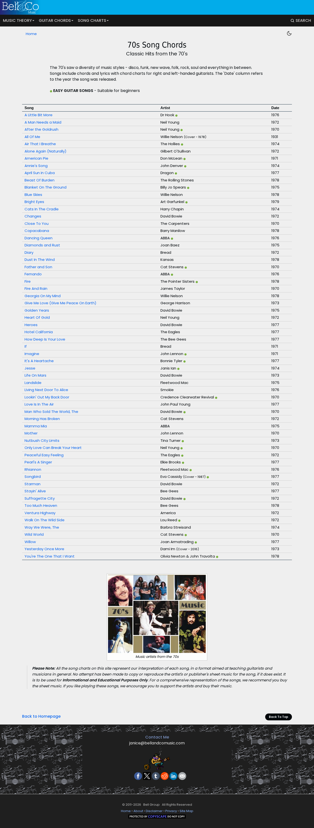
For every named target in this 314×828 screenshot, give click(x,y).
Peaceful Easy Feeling (44, 455)
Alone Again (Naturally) (45, 151)
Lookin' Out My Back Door (47, 397)
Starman (32, 483)
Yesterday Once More (44, 548)
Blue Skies (33, 194)
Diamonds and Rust (42, 245)
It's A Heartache (39, 360)
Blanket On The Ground (45, 187)
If (26, 346)
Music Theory (17, 20)
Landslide (33, 382)
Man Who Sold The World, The (51, 411)
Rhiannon (33, 469)
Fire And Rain (36, 288)
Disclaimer (154, 811)
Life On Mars (35, 375)
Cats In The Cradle (42, 209)
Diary (29, 252)
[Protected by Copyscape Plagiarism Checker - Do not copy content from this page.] (157, 817)
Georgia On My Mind (43, 295)
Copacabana (37, 230)
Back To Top (278, 717)
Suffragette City (40, 498)
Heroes (31, 324)
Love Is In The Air (39, 404)
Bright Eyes (34, 201)
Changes (33, 216)
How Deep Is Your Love (45, 339)
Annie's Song (36, 165)
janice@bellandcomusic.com (157, 743)
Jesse (30, 368)
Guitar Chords (55, 20)
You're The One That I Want (50, 556)
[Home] (154, 7)
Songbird (33, 476)
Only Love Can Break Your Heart (53, 447)
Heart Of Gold (37, 317)
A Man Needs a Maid (43, 122)
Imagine (32, 353)
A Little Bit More (38, 114)
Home (31, 33)
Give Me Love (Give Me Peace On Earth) (60, 303)
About (138, 811)
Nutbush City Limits (42, 440)
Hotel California (39, 331)
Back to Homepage (41, 716)
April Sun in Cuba (40, 172)
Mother (31, 433)
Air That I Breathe (40, 143)
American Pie (36, 158)
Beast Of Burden (39, 180)
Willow (30, 541)
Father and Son (38, 266)
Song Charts (92, 20)
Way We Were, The (42, 527)
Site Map (186, 811)
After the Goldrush (41, 129)
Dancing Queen (38, 238)
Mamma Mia (36, 426)
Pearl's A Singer (38, 462)
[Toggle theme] (289, 33)
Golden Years (37, 310)
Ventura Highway (40, 512)
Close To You (37, 223)
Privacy (171, 811)
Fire (28, 281)
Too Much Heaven (41, 505)
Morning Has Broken (42, 418)
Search (303, 20)
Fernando (33, 274)
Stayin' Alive (35, 491)
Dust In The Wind (40, 259)
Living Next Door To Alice (46, 389)
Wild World (34, 534)
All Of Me (32, 136)
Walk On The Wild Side (45, 519)
